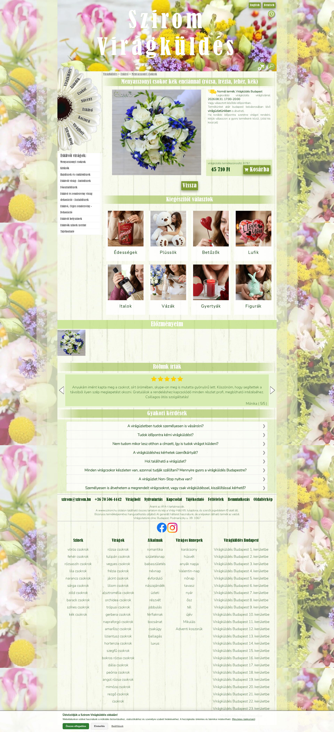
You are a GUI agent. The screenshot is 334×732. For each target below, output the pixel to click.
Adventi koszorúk (189, 628)
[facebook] (162, 528)
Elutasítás (99, 726)
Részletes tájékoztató (244, 719)
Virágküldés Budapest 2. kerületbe (241, 556)
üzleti (155, 592)
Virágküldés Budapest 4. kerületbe (241, 571)
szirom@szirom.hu (76, 500)
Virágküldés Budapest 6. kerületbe (241, 585)
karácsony (189, 549)
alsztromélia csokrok (118, 592)
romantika (155, 549)
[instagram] (172, 528)
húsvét (189, 556)
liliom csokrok (118, 585)
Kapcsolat (174, 500)
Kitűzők (64, 168)
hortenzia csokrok (118, 643)
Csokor (82, 91)
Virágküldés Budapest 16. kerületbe (241, 657)
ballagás (155, 636)
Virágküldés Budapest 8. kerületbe (241, 600)
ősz (189, 600)
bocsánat (155, 621)
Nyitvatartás (153, 500)
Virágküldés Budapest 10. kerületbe (241, 614)
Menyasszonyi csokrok (144, 74)
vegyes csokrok (118, 563)
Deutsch (269, 5)
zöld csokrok (78, 592)
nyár (189, 592)
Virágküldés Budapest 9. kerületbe (241, 607)
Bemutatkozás (239, 500)
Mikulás (189, 621)
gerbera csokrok (118, 614)
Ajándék (75, 83)
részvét (155, 600)
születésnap (155, 556)
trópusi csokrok (118, 607)
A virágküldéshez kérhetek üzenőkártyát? (165, 452)
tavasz (189, 585)
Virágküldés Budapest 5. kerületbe (241, 578)
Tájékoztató (67, 231)
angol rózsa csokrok (118, 679)
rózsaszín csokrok (78, 563)
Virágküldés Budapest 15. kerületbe (241, 650)
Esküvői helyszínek (71, 219)
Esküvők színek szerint (73, 225)
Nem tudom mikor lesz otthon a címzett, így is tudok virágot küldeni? (165, 443)
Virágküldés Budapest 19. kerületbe (241, 679)
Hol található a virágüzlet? (165, 461)
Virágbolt (78, 129)
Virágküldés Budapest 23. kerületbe (241, 708)
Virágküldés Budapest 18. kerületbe (241, 672)
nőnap (189, 578)
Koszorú (84, 119)
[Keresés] (271, 66)
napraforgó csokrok (118, 621)
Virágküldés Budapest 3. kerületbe (241, 563)
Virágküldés (110, 74)
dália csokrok (118, 665)
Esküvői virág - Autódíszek (75, 181)
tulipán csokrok (118, 556)
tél (189, 607)
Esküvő (124, 74)
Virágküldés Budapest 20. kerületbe (241, 686)
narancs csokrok (78, 578)
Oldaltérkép (263, 500)
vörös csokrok (78, 549)
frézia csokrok (118, 571)
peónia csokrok (118, 672)
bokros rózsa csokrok (118, 657)
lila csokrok (78, 571)
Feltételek (216, 500)
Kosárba (258, 170)
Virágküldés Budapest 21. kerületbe (241, 694)
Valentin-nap (189, 571)
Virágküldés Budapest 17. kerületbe (241, 665)
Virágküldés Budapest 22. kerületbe (241, 701)
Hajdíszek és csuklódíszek (75, 174)
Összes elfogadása (76, 726)
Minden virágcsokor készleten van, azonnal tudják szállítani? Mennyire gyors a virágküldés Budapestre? (165, 470)
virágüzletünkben (219, 111)
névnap (155, 571)
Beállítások (117, 726)
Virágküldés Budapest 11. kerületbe (241, 621)
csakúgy (155, 628)
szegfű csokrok (118, 650)
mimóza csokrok (118, 686)
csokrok (118, 701)
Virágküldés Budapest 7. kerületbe (241, 592)
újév (189, 614)
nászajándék (155, 585)
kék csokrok (78, 614)
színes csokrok (78, 607)
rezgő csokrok (118, 694)
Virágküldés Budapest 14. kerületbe (241, 643)
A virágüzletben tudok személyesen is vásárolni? (166, 425)
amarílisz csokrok (118, 628)
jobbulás (155, 607)
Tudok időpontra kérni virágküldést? (165, 434)
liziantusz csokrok (118, 636)
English (255, 5)
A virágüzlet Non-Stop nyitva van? (165, 479)
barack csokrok (78, 600)
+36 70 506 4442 (108, 500)
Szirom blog (69, 136)
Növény (87, 100)
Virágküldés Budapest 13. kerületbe (241, 636)
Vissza (189, 186)
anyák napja (189, 563)
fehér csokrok (78, 556)
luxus (155, 643)
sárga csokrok (78, 585)
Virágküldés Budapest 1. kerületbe (241, 549)
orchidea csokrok (118, 600)
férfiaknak (155, 614)
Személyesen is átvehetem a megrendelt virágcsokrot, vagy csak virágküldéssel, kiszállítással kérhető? (165, 487)
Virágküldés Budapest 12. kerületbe (241, 628)
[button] (272, 390)
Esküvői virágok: (73, 156)
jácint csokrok (118, 578)
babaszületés (155, 563)
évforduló (155, 578)
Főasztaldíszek (68, 187)
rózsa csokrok (118, 549)
